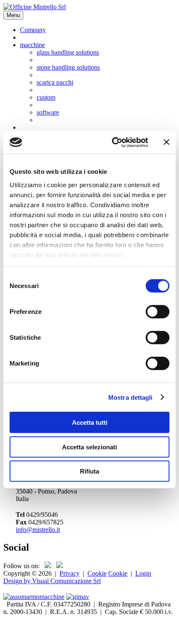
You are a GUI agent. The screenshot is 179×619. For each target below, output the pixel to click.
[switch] (157, 311)
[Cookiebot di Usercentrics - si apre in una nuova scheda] (112, 142)
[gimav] (77, 596)
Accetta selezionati (89, 446)
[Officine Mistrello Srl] (34, 6)
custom (46, 97)
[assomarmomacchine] (34, 596)
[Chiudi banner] (166, 142)
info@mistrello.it (38, 529)
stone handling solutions (68, 67)
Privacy (70, 573)
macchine (32, 44)
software (48, 112)
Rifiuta (89, 471)
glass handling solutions (68, 52)
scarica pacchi (55, 82)
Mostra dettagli (130, 397)
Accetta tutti (89, 422)
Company (33, 29)
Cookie (97, 573)
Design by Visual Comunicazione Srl (52, 580)
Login (143, 573)
